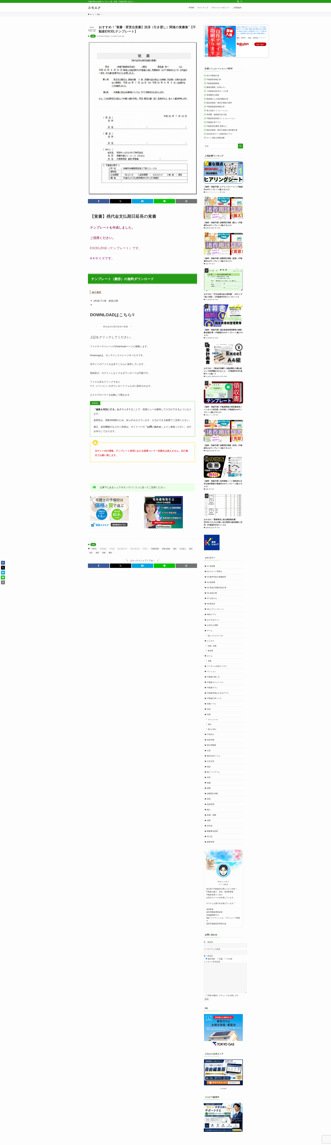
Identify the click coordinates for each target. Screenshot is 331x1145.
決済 (90, 552)
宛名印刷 (210, 739)
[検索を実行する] (240, 146)
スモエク (94, 7)
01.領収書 (211, 566)
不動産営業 (155, 548)
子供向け (210, 734)
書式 (190, 548)
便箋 (209, 661)
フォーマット (135, 548)
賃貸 (209, 798)
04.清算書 (211, 582)
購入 (209, 809)
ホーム (209, 655)
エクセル (103, 548)
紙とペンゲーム (213, 772)
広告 (209, 750)
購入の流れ (212, 729)
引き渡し (183, 548)
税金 (209, 766)
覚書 (93, 36)
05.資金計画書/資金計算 (216, 587)
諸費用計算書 (212, 793)
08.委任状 (211, 603)
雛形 (110, 552)
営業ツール (211, 703)
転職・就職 (212, 646)
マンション (211, 671)
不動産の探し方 (213, 676)
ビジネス (210, 640)
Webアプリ (211, 614)
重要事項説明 (212, 831)
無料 (97, 552)
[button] (98, 201)
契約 (174, 548)
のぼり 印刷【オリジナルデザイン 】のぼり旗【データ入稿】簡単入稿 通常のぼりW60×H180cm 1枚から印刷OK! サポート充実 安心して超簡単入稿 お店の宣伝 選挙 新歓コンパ (251, 31)
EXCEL (94, 548)
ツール (112, 548)
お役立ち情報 (212, 625)
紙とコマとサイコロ (215, 635)
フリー (145, 548)
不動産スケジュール (215, 682)
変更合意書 (166, 548)
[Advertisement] (137, 472)
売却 (209, 709)
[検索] (241, 1)
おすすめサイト (213, 619)
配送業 (210, 650)
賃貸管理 (210, 804)
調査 (209, 788)
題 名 (208, 955)
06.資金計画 (212, 593)
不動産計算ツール (214, 698)
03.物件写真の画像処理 (216, 576)
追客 (209, 820)
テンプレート (122, 548)
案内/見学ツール (213, 756)
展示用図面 (211, 745)
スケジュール (213, 719)
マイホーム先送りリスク (217, 666)
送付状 (209, 825)
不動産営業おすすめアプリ (218, 693)
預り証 (209, 836)
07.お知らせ (212, 598)
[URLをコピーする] (186, 201)
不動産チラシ (212, 687)
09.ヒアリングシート (215, 609)
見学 (209, 777)
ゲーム (209, 630)
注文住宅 (210, 761)
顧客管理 (210, 841)
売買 (209, 714)
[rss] (238, 1)
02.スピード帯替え (214, 571)
